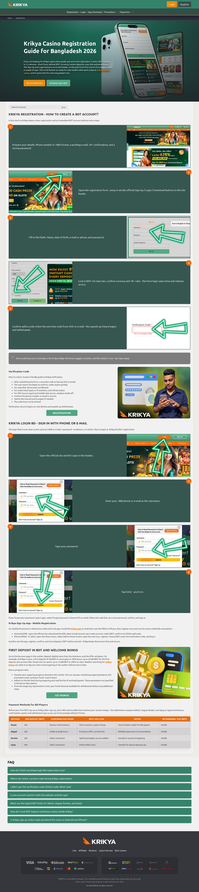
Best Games (120, 850)
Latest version (106, 850)
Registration (73, 12)
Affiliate (83, 850)
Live (74, 850)
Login (83, 12)
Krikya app (76, 628)
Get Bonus (62, 695)
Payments (125, 12)
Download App (58, 83)
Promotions (109, 12)
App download (95, 12)
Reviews (93, 850)
